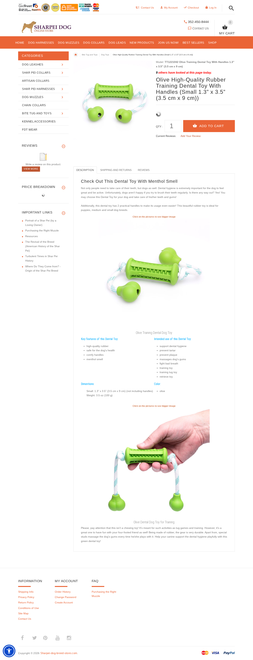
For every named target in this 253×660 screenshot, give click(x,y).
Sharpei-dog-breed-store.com (58, 653)
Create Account (64, 602)
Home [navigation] (75, 54)
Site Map (23, 613)
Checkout (193, 7)
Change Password (65, 597)
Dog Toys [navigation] (105, 55)
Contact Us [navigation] (147, 7)
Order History (63, 591)
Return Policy (26, 602)
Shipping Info (26, 591)
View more (31, 169)
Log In (213, 7)
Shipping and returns (116, 170)
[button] (230, 8)
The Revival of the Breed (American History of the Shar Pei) (42, 246)
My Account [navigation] (171, 7)
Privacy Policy (26, 597)
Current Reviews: (166, 135)
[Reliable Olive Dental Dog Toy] (154, 273)
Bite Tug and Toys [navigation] (89, 55)
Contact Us (200, 28)
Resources (31, 236)
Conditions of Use (28, 608)
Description (85, 170)
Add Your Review (191, 135)
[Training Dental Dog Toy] (154, 463)
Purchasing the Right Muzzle (42, 230)
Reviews (143, 170)
